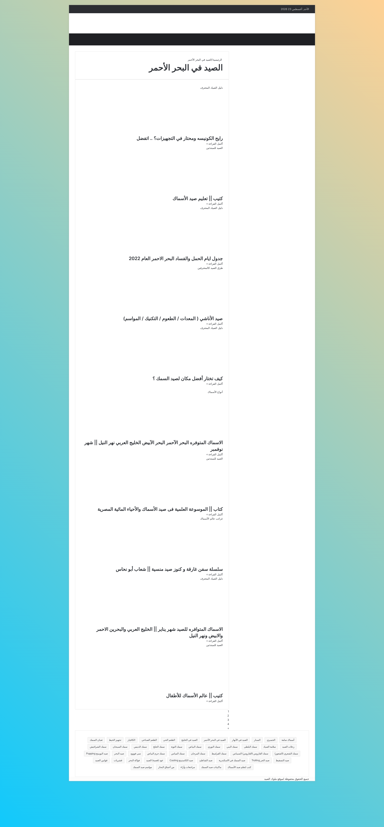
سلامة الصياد (269, 746)
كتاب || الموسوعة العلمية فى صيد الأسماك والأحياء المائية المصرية (160, 509)
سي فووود (135, 753)
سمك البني (232, 746)
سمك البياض (195, 746)
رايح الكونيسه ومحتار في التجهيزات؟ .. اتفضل (180, 138)
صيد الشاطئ (205, 760)
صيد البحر (119, 753)
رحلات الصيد (288, 746)
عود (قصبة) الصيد (154, 760)
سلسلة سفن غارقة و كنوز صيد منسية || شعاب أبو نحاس (169, 569)
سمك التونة (176, 746)
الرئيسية (218, 59)
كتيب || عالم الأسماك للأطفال (194, 695)
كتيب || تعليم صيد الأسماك (198, 198)
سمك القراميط (219, 753)
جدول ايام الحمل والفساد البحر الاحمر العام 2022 (176, 258)
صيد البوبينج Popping (97, 753)
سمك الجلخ (159, 746)
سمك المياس (178, 753)
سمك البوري (214, 746)
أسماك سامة (288, 739)
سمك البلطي (250, 746)
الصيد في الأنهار (240, 739)
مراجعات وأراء (188, 767)
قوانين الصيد (101, 760)
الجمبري (271, 739)
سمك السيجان (120, 746)
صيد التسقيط (282, 760)
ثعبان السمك (96, 739)
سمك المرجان (198, 753)
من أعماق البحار (166, 767)
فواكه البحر (134, 760)
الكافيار (131, 739)
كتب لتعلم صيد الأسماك (239, 767)
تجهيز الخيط (115, 739)
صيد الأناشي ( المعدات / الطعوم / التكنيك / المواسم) (173, 318)
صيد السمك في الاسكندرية (232, 760)
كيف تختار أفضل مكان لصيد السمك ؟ (188, 378)
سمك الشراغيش (98, 746)
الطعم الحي (169, 739)
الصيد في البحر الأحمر (215, 739)
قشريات (118, 760)
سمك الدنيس (140, 746)
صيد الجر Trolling (260, 760)
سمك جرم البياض (156, 753)
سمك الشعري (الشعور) (286, 753)
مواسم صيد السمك (142, 767)
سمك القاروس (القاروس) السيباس (250, 753)
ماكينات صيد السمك (211, 767)
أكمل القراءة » (214, 143)
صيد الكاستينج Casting (181, 760)
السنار (257, 739)
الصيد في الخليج (189, 739)
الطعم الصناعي (149, 739)
